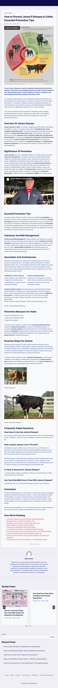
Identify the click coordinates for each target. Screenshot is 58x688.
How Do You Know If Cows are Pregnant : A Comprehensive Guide (27, 539)
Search (4, 634)
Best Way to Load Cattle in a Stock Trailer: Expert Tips (23, 523)
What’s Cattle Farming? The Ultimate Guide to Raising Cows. (22, 646)
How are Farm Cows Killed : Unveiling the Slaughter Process (25, 529)
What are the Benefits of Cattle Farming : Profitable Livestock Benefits (25, 659)
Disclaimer (35, 675)
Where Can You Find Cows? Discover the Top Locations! (21, 655)
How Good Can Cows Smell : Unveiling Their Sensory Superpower (43, 596)
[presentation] (14, 598)
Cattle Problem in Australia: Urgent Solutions (20, 525)
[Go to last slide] (4, 607)
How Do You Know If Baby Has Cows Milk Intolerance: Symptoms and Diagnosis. (14, 613)
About (12, 675)
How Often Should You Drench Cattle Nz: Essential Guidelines (25, 519)
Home (7, 675)
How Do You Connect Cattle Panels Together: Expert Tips (24, 533)
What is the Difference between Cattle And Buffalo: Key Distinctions (24, 651)
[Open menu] (54, 3)
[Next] (54, 607)
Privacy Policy (26, 675)
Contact (17, 675)
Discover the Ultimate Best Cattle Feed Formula (21, 527)
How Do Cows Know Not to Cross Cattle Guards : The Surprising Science (29, 531)
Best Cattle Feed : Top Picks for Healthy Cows (21, 521)
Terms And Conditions (46, 675)
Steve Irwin (8, 23)
